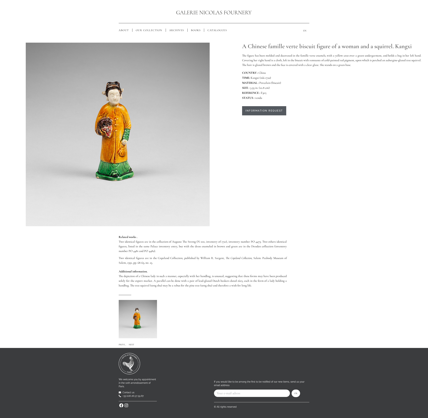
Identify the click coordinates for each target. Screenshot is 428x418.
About (124, 30)
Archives (176, 30)
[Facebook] (121, 405)
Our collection (149, 30)
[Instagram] (126, 405)
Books (196, 30)
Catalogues (217, 30)
